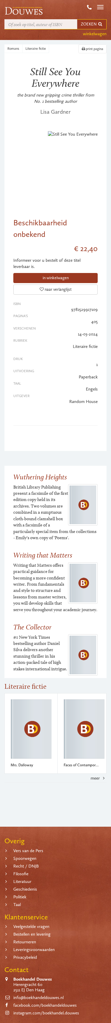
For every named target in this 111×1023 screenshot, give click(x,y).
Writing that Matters (42, 555)
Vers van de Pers (28, 850)
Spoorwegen (24, 858)
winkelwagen (95, 33)
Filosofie (20, 873)
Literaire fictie (35, 48)
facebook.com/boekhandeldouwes (45, 1005)
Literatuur (22, 881)
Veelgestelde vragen (31, 926)
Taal (17, 904)
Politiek (19, 897)
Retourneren (24, 942)
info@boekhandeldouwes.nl (38, 997)
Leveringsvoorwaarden (34, 949)
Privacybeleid (25, 957)
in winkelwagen (56, 277)
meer (96, 778)
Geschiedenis (25, 889)
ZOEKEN (89, 24)
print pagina (94, 49)
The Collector (32, 627)
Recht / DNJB (26, 866)
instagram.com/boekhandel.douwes (46, 1013)
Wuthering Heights (40, 477)
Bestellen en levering (32, 934)
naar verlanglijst (58, 289)
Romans (13, 48)
